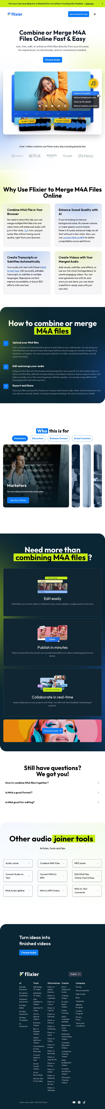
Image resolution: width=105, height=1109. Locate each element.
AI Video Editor (22, 1006)
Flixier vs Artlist (51, 1070)
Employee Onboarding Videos (66, 1036)
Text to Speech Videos (36, 1016)
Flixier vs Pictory (51, 1064)
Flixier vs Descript (51, 1015)
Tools (36, 983)
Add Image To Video (37, 988)
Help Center (81, 994)
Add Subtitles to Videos (37, 1001)
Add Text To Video (38, 1009)
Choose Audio (52, 59)
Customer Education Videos (66, 1045)
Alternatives (54, 983)
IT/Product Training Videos (66, 1080)
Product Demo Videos (65, 1004)
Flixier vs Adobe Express (51, 989)
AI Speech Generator (23, 1000)
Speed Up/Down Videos (37, 1040)
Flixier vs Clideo (51, 1039)
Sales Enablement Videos (66, 1062)
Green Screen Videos (36, 1066)
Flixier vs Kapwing (51, 1076)
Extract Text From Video (38, 1079)
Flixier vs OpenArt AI (52, 1058)
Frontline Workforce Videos (66, 1071)
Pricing (78, 987)
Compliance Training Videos (66, 1054)
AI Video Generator (23, 1012)
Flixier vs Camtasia (51, 996)
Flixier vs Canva (51, 1003)
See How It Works (18, 500)
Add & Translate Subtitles (65, 1019)
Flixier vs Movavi (51, 1082)
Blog (78, 998)
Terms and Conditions (80, 1024)
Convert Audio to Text (36, 1057)
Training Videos (65, 996)
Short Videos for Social (66, 989)
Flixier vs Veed (51, 1033)
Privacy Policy (79, 1018)
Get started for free (79, 14)
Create (65, 983)
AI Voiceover (23, 1025)
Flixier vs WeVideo (51, 1089)
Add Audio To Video (37, 994)
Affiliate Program (79, 1006)
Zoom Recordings (38, 1073)
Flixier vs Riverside (51, 1052)
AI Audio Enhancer (23, 988)
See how (90, 3)
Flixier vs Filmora (51, 1021)
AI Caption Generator (23, 994)
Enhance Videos (36, 1024)
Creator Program (79, 1012)
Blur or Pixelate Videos (36, 1031)
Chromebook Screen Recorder (38, 1049)
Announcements (81, 990)
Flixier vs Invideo (51, 1046)
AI (20, 983)
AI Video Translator (23, 1018)
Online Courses (65, 1011)
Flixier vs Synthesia (51, 1027)
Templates (80, 1001)
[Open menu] (94, 14)
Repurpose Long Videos (66, 1028)
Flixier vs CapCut (51, 1009)
